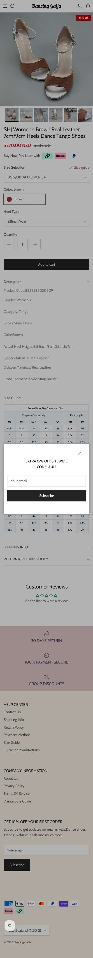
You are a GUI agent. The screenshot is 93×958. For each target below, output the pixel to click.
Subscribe (46, 496)
